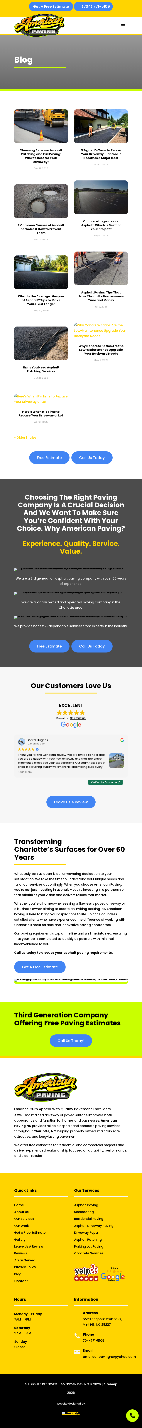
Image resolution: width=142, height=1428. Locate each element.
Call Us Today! (71, 1040)
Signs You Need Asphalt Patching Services (41, 369)
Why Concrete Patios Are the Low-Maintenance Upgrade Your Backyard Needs (101, 350)
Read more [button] (25, 772)
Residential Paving (88, 1219)
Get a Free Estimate (30, 1232)
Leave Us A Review (71, 802)
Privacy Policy (25, 1267)
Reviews (20, 1253)
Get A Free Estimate (51, 6)
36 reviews (78, 718)
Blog (17, 1274)
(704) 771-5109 (96, 6)
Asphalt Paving (86, 1205)
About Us (21, 1212)
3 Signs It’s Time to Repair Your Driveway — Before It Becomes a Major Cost (101, 154)
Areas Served (24, 1260)
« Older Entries (25, 437)
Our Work (21, 1226)
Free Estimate (49, 457)
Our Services (24, 1219)
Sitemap (110, 1384)
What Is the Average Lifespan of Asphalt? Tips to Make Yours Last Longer (41, 300)
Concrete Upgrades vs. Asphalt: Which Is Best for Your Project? (101, 225)
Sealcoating (84, 1212)
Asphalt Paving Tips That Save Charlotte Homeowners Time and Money (101, 296)
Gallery (20, 1239)
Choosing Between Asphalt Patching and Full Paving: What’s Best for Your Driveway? (41, 156)
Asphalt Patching (88, 1239)
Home (19, 1205)
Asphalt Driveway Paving (94, 1226)
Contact (21, 1281)
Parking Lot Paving (88, 1246)
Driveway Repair (87, 1232)
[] (132, 1421)
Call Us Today (92, 457)
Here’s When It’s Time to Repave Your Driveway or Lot (41, 414)
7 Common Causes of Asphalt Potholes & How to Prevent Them (41, 229)
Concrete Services (88, 1253)
